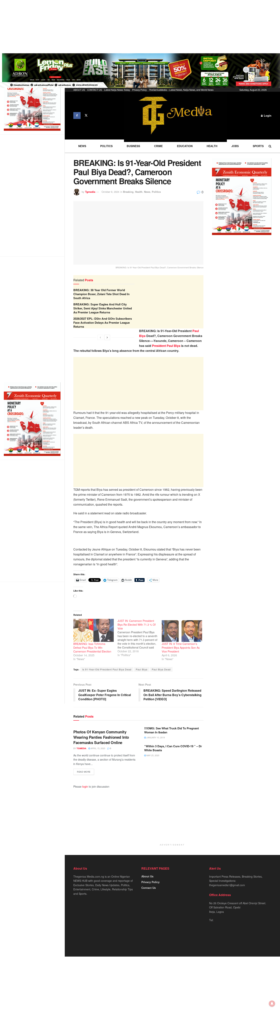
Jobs (235, 146)
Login (267, 115)
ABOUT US (79, 89)
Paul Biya (141, 669)
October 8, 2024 (110, 192)
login (85, 786)
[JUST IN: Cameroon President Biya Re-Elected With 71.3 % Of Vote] (140, 638)
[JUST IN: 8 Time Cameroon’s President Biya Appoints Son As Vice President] (182, 630)
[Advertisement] (114, 26)
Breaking (128, 192)
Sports (258, 146)
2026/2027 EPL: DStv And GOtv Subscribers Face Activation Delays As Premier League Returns (102, 322)
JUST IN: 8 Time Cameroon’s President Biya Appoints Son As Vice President (181, 647)
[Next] (107, 337)
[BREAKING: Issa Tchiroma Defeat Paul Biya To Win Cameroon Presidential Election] (93, 630)
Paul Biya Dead (161, 669)
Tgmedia (90, 192)
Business (133, 146)
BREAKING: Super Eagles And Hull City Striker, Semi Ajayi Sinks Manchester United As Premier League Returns (102, 308)
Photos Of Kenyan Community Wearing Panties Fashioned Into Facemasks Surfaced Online (101, 737)
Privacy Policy (139, 89)
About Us (147, 876)
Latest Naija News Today (117, 89)
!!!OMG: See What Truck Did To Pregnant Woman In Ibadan (171, 730)
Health (212, 146)
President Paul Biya (166, 345)
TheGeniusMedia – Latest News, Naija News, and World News (181, 89)
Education (185, 146)
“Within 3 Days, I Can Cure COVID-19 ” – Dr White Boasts (173, 748)
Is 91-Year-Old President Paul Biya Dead (106, 669)
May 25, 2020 (152, 755)
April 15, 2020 (97, 748)
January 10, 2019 (155, 737)
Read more (83, 771)
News (82, 146)
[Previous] (100, 337)
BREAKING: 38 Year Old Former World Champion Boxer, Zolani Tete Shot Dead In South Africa (101, 294)
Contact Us (148, 888)
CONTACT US (94, 89)
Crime (158, 146)
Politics (106, 146)
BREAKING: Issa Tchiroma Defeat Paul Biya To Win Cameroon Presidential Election (92, 647)
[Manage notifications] (272, 1004)
